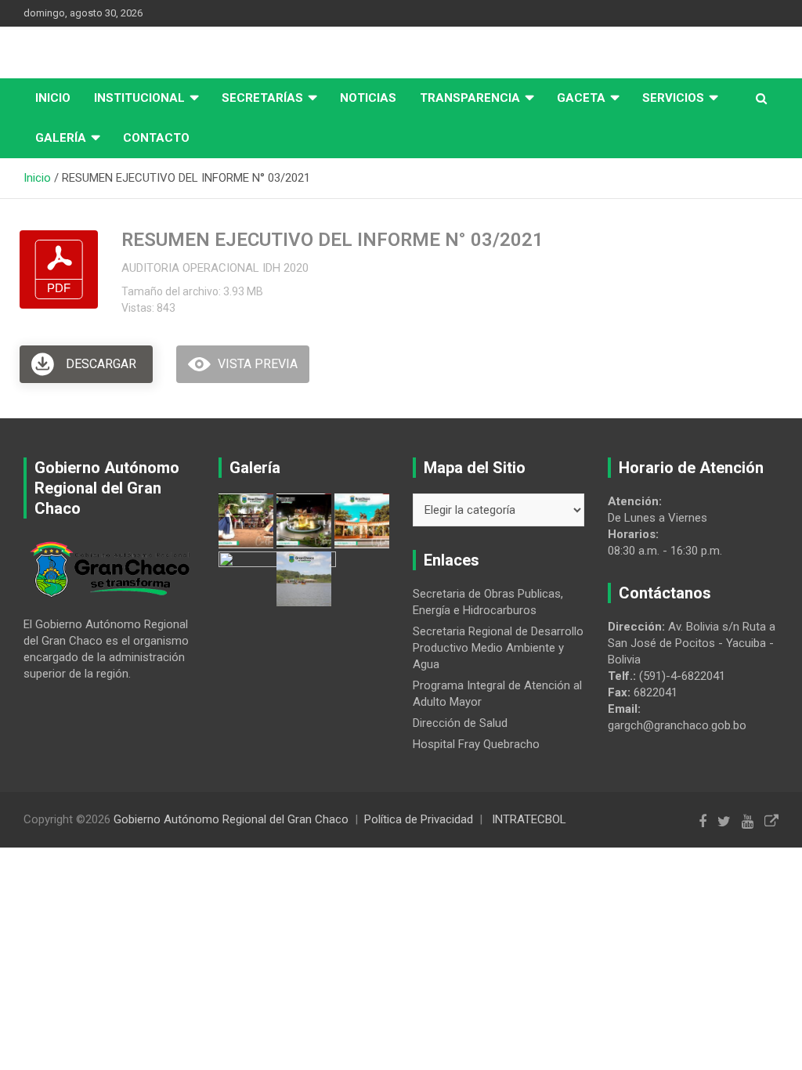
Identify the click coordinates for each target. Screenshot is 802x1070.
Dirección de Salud (460, 723)
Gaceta (581, 98)
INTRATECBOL (529, 819)
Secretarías (262, 98)
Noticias (368, 98)
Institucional (139, 98)
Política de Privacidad (418, 819)
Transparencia (470, 98)
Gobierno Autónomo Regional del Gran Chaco (231, 819)
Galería (60, 138)
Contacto (156, 138)
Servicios (673, 98)
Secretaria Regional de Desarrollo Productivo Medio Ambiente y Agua (498, 647)
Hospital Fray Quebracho (476, 744)
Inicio (52, 98)
